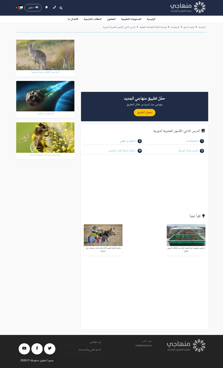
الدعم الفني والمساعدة (90, 349)
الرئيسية (151, 19)
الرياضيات (175, 27)
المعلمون (111, 19)
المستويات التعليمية (131, 19)
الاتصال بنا (73, 19)
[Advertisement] (144, 63)
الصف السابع (189, 27)
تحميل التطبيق (144, 112)
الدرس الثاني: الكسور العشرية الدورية (119, 27)
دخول (31, 7)
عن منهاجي (95, 342)
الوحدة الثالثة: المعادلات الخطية (153, 27)
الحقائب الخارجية (92, 19)
